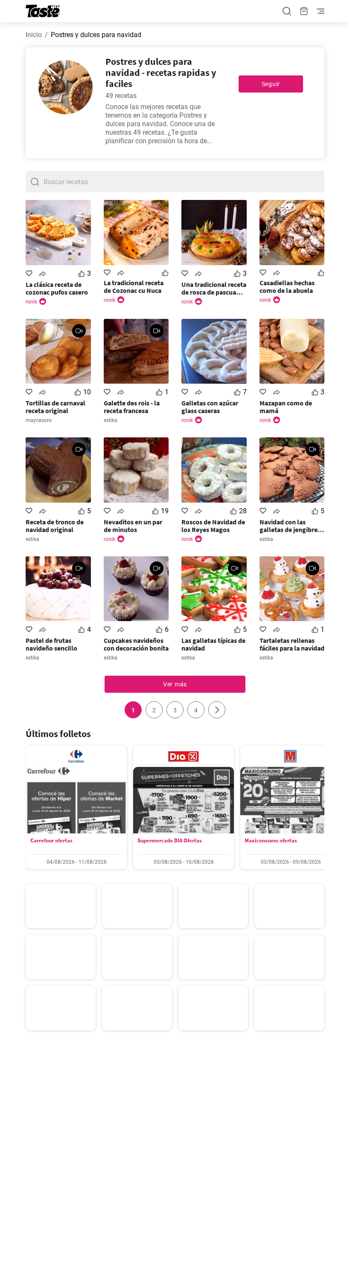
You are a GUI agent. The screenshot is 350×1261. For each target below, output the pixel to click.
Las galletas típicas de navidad (213, 644)
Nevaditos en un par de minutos (133, 525)
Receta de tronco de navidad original (55, 525)
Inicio (34, 35)
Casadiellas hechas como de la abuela (287, 286)
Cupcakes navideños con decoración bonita (136, 644)
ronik (31, 302)
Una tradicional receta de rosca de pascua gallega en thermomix (213, 288)
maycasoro (39, 420)
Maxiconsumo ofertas (271, 840)
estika (110, 420)
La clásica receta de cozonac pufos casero (57, 288)
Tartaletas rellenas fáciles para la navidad (292, 644)
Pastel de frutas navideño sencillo (51, 644)
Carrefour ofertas (51, 840)
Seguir (271, 84)
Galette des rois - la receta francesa (132, 406)
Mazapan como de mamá (286, 406)
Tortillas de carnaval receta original (55, 406)
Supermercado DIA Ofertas (169, 840)
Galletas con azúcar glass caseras (209, 406)
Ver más (175, 684)
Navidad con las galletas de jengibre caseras (289, 525)
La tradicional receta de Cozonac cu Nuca (133, 286)
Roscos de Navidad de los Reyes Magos (213, 525)
